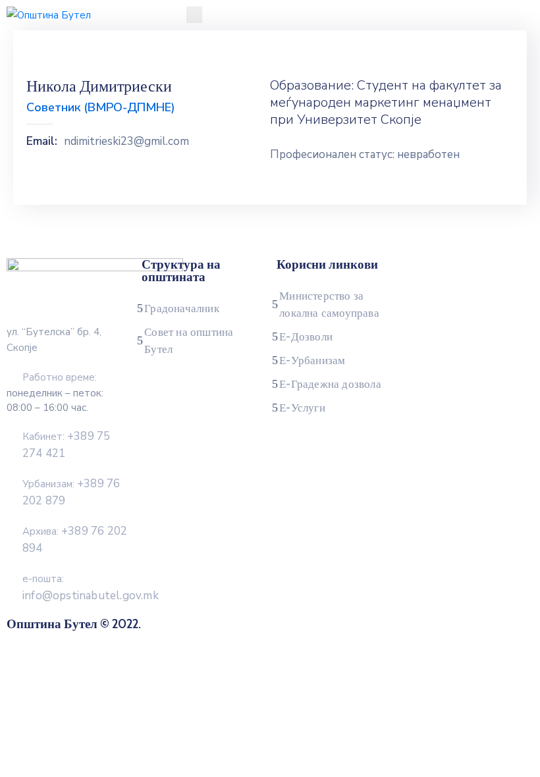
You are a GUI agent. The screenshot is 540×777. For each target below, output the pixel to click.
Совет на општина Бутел (188, 340)
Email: (41, 141)
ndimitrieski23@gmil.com (126, 141)
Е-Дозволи (306, 336)
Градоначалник (181, 308)
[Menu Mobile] (194, 15)
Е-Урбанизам (312, 360)
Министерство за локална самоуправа (329, 304)
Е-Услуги (302, 407)
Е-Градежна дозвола (330, 383)
